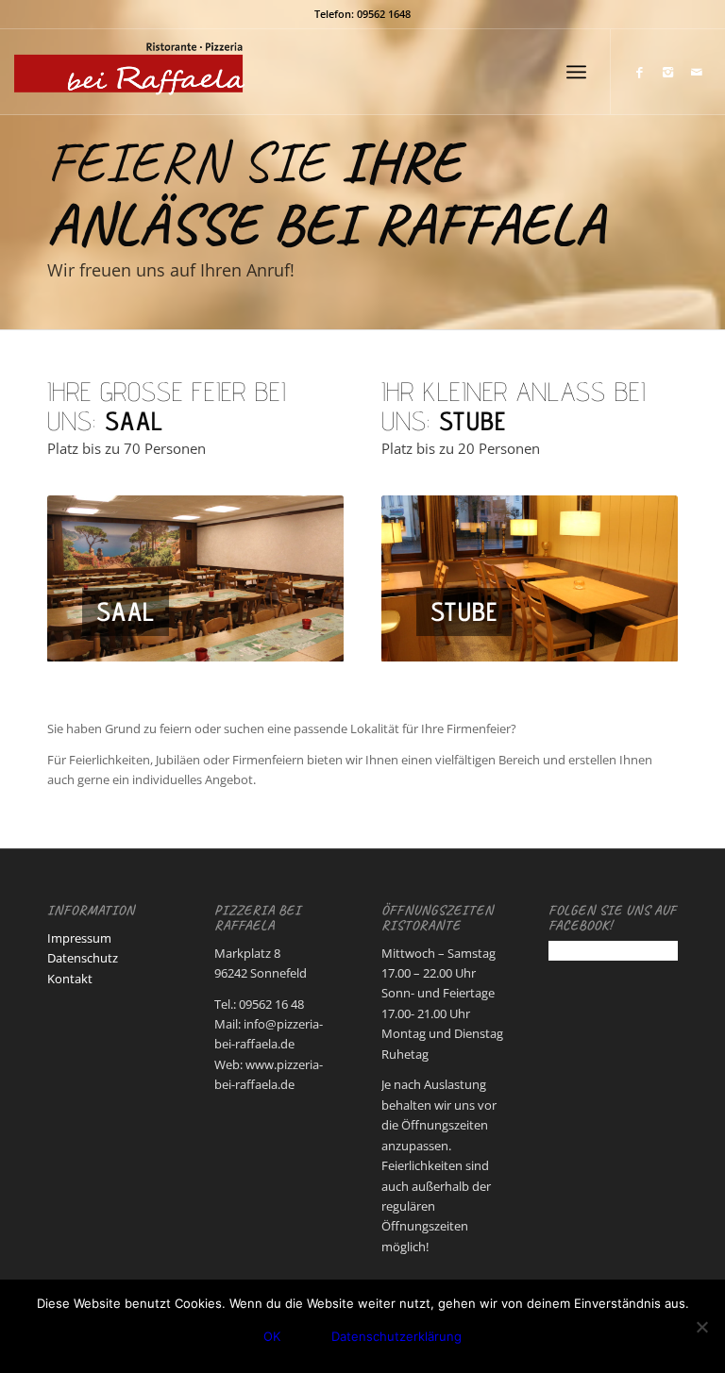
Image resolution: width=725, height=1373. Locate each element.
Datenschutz (82, 957)
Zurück (89, 578)
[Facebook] (640, 72)
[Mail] (697, 72)
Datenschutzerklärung (396, 1336)
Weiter (301, 578)
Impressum (79, 937)
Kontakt (70, 978)
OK (271, 1336)
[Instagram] (668, 72)
